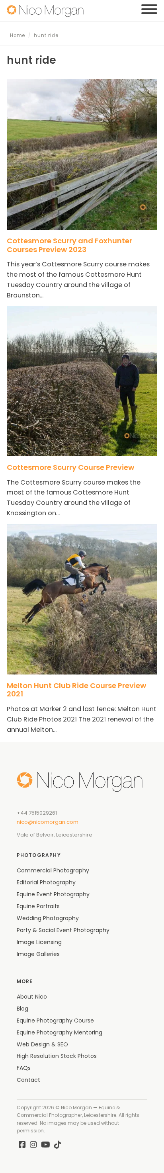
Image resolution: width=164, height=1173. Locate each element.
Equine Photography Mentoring (59, 1032)
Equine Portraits (38, 906)
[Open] (149, 9)
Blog (22, 1009)
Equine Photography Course (55, 1020)
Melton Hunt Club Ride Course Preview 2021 (76, 689)
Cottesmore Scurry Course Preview (70, 467)
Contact (28, 1080)
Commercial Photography (53, 870)
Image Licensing (39, 942)
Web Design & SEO (42, 1044)
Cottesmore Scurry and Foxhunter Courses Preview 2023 (69, 245)
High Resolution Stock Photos (57, 1056)
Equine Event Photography (53, 894)
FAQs (24, 1068)
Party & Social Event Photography (63, 930)
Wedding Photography (48, 918)
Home (17, 35)
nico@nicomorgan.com (47, 822)
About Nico (32, 997)
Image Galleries (38, 954)
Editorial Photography (46, 882)
